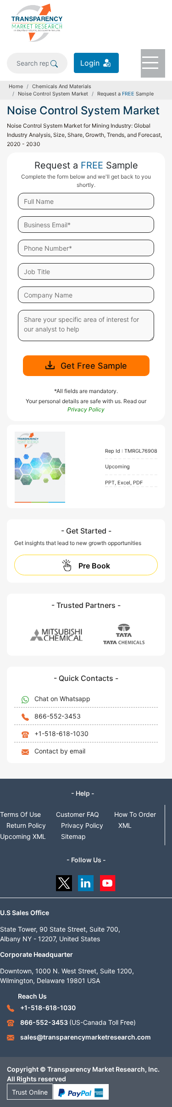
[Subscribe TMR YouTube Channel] (108, 881)
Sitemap (73, 836)
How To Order (135, 814)
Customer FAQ (77, 814)
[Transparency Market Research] (36, 22)
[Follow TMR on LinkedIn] (86, 881)
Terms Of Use (20, 814)
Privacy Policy (82, 825)
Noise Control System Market (53, 93)
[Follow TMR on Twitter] (64, 881)
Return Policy (26, 825)
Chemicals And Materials (61, 86)
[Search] (54, 63)
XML (125, 825)
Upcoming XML (23, 836)
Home (16, 86)
